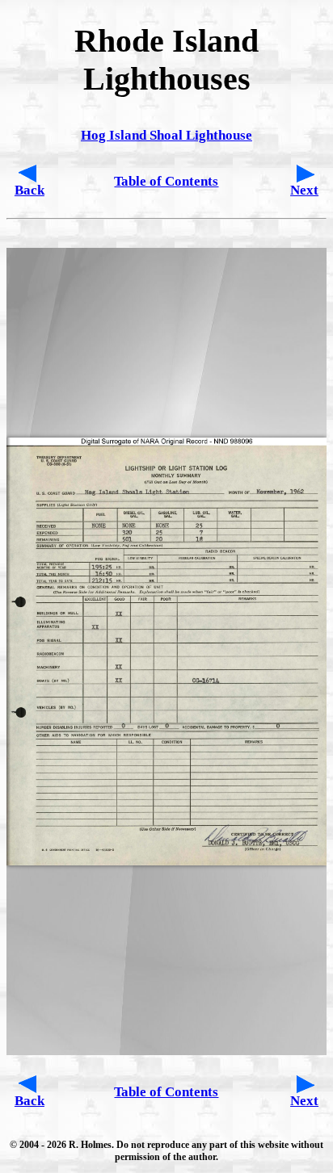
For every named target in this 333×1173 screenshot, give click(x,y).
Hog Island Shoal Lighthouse (166, 135)
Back (29, 190)
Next (304, 190)
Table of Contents (166, 181)
